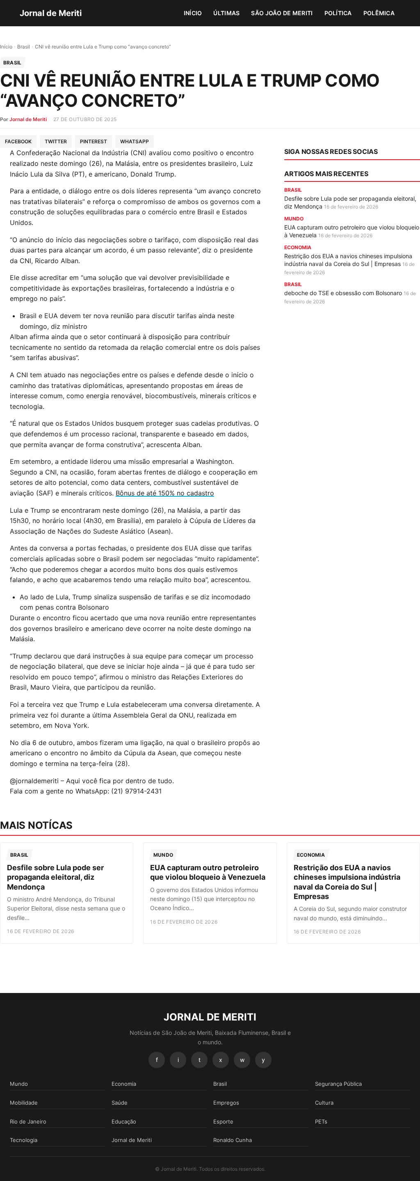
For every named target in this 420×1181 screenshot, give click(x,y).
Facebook (18, 141)
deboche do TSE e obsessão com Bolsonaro (343, 292)
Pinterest (93, 141)
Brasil (23, 47)
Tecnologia (23, 1140)
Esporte (223, 1121)
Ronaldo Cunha (232, 1140)
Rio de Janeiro (28, 1121)
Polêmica (379, 12)
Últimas (226, 12)
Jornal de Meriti (51, 13)
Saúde (120, 1102)
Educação (124, 1121)
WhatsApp (134, 141)
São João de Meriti (282, 12)
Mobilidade (24, 1102)
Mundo (19, 1083)
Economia (124, 1083)
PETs (321, 1121)
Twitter (56, 141)
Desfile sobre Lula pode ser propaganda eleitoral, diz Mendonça (55, 877)
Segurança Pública (338, 1083)
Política (338, 12)
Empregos (226, 1102)
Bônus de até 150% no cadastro (165, 493)
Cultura (324, 1102)
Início (193, 12)
